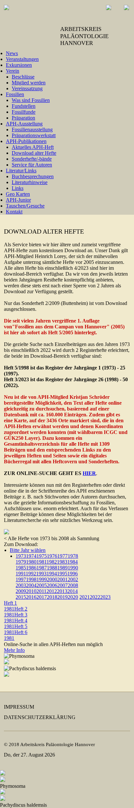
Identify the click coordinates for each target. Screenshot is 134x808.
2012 (52, 591)
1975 (41, 556)
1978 (73, 556)
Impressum (19, 707)
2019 (62, 597)
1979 (21, 562)
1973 (21, 556)
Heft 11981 (10, 606)
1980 (31, 562)
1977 (62, 556)
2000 (52, 579)
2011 (41, 591)
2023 (105, 597)
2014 (72, 591)
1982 (52, 562)
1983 (62, 562)
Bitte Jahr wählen (28, 550)
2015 (21, 597)
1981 (41, 562)
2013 (62, 591)
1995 (62, 573)
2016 (31, 597)
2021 (84, 597)
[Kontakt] (121, 12)
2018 (52, 597)
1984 (72, 562)
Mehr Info (14, 650)
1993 (41, 573)
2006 (52, 585)
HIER (89, 473)
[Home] (104, 12)
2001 (62, 579)
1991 (21, 573)
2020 (73, 597)
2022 (95, 597)
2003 (21, 585)
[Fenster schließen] (2, 773)
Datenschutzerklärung (39, 717)
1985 (21, 567)
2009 (21, 591)
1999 (41, 579)
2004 (31, 585)
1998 (31, 579)
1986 (31, 567)
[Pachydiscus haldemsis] (6, 675)
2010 (31, 591)
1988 (52, 567)
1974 (31, 556)
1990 (73, 567)
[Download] (6, 532)
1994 (52, 573)
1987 (41, 567)
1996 (72, 573)
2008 (73, 585)
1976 (52, 556)
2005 (41, 585)
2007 (62, 585)
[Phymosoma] (6, 662)
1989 (62, 567)
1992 (31, 573)
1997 (21, 579)
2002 (73, 579)
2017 (41, 597)
